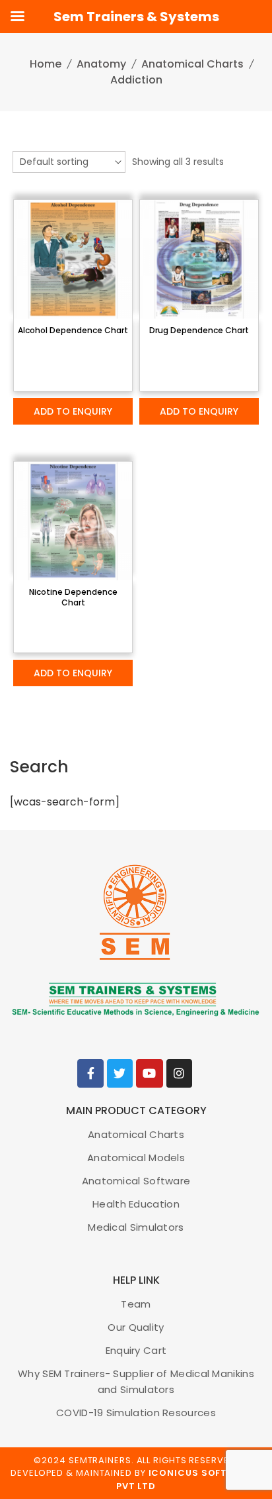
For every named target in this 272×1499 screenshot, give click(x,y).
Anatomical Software (136, 1181)
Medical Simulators (136, 1227)
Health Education (136, 1204)
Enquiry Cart (136, 1350)
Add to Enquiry (73, 411)
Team (136, 1304)
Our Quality (136, 1327)
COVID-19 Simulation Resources (136, 1413)
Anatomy (101, 64)
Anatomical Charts (192, 64)
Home (45, 64)
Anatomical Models (136, 1157)
